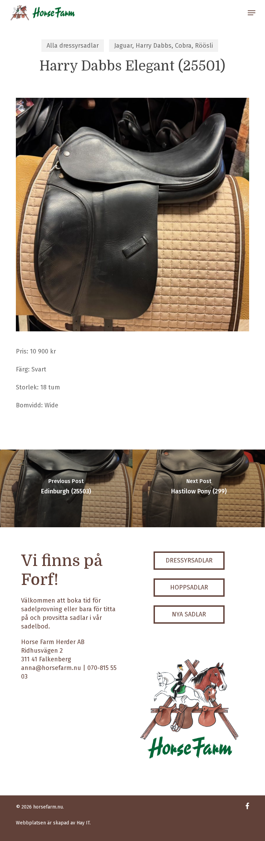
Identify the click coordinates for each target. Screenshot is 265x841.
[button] (251, 12)
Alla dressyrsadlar (73, 45)
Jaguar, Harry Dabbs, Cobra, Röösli (163, 45)
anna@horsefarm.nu (51, 668)
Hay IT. (84, 823)
